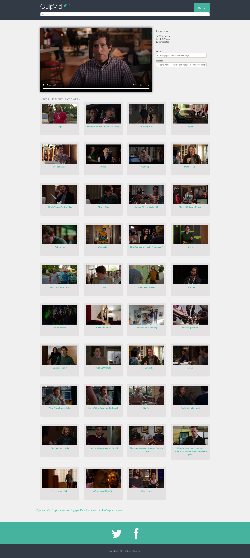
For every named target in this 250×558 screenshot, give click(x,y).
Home (201, 8)
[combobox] (125, 14)
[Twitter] (65, 6)
